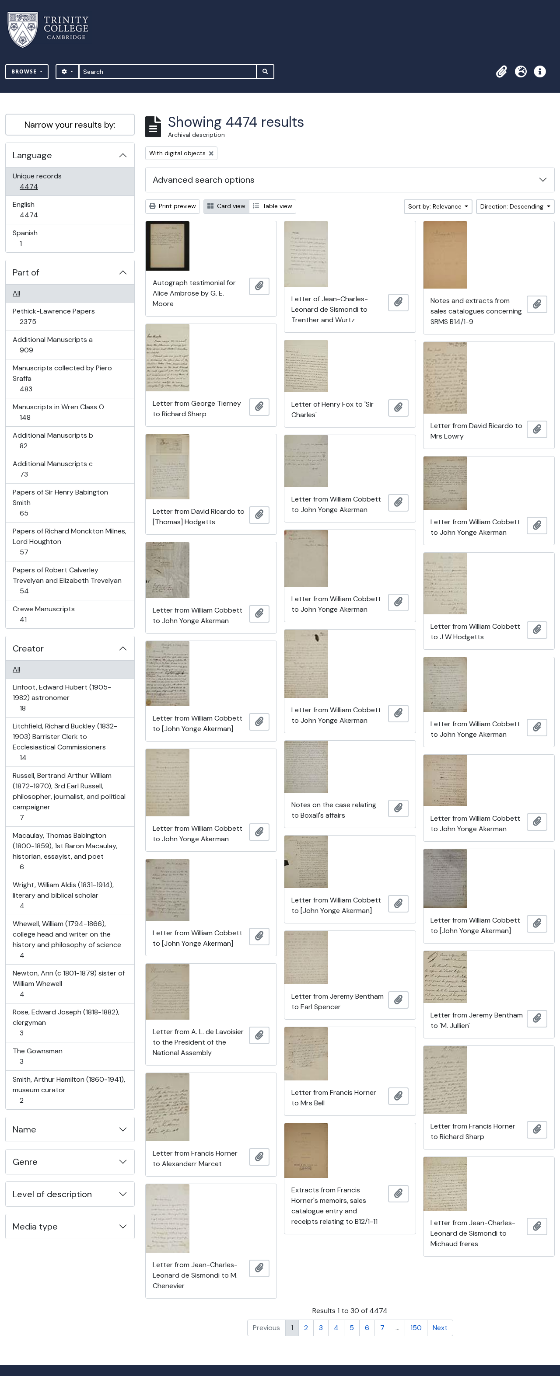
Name (24, 1129)
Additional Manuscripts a (52, 344)
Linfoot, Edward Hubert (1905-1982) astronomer (61, 697)
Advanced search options (204, 179)
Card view (230, 206)
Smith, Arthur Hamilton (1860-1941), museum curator (68, 1089)
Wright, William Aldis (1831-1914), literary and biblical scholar (63, 895)
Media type (35, 1226)
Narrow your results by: (70, 124)
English (34, 209)
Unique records (37, 181)
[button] (501, 71)
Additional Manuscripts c (52, 469)
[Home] (53, 30)
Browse (24, 71)
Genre (25, 1161)
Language (32, 155)
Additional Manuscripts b (52, 440)
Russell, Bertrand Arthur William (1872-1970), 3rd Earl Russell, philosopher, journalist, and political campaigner (69, 796)
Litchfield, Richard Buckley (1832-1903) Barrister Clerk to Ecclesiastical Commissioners (64, 741)
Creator (28, 648)
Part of (26, 272)
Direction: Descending (512, 206)
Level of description (52, 1194)
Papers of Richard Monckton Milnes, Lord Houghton (69, 541)
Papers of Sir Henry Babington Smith (60, 502)
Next (440, 1327)
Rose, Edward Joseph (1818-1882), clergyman (65, 1022)
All (16, 293)
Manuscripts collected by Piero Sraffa (62, 378)
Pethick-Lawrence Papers (53, 316)
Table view (276, 206)
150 (416, 1327)
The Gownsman (37, 1056)
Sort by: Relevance (435, 206)
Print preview (176, 206)
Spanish (26, 238)
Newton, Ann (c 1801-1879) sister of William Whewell (68, 983)
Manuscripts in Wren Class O (58, 412)
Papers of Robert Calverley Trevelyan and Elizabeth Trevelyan (67, 580)
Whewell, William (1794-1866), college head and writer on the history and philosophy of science (66, 939)
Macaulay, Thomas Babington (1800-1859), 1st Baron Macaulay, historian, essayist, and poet (64, 850)
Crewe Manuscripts (43, 614)
